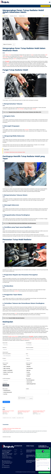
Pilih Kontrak (5, 388)
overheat (34, 108)
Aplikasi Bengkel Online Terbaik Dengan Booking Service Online (30, 451)
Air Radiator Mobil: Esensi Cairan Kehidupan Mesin (14, 152)
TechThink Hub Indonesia (30, 471)
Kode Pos (28, 358)
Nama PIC (4, 347)
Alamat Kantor (5, 352)
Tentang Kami (15, 454)
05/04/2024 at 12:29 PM (7, 429)
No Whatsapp (28, 342)
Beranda (15, 449)
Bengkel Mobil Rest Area (7, 417)
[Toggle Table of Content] (13, 44)
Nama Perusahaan (29, 347)
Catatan (27, 388)
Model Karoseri (29, 363)
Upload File (5, 383)
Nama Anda (5, 342)
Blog (21, 451)
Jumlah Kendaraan (6, 378)
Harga (15, 451)
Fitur (21, 449)
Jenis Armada (5, 363)
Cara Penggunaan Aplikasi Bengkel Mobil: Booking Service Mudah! (31, 461)
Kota (27, 353)
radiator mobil (8, 54)
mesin (8, 65)
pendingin (27, 129)
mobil (46, 54)
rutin (16, 313)
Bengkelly (7, 61)
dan (8, 62)
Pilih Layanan (28, 378)
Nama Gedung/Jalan (7, 353)
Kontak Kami (21, 454)
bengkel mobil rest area (13, 336)
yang (32, 54)
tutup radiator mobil (20, 417)
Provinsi (4, 358)
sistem (15, 58)
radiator (21, 56)
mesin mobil (5, 57)
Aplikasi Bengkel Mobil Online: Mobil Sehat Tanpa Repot (31, 456)
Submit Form (6, 401)
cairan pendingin (20, 108)
